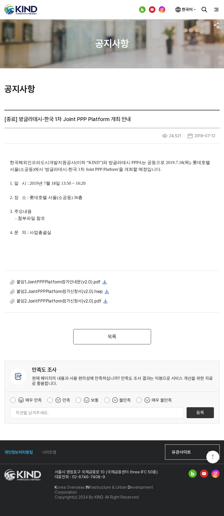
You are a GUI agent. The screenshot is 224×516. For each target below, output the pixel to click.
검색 (204, 9)
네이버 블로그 (142, 9)
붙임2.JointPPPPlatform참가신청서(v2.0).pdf (59, 301)
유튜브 (152, 9)
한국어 (187, 9)
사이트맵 (49, 452)
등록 (200, 412)
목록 (112, 336)
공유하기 (216, 25)
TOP (213, 457)
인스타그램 (162, 9)
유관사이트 (181, 452)
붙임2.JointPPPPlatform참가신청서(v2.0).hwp (60, 291)
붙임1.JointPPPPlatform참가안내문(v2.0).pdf (59, 282)
